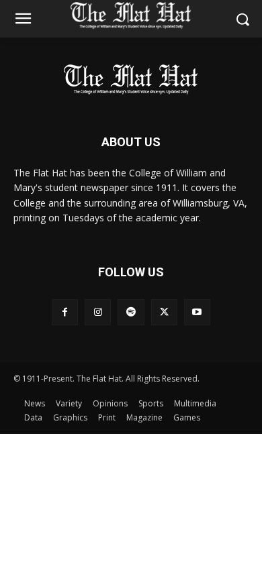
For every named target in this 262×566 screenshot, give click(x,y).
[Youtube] (197, 312)
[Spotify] (131, 312)
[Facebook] (65, 312)
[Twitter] (164, 312)
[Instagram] (98, 312)
